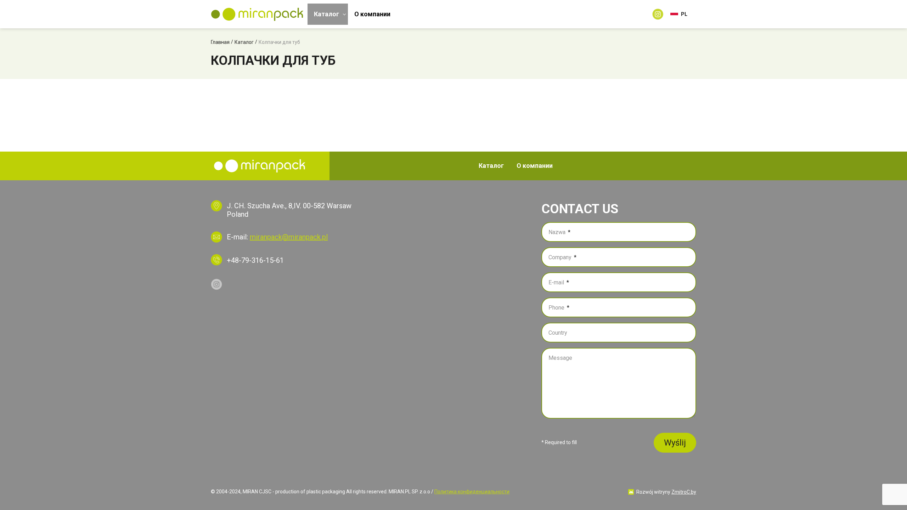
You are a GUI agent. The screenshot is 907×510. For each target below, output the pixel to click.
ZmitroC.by (683, 492)
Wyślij (675, 443)
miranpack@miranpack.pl (289, 237)
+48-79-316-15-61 (255, 260)
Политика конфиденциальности (471, 491)
